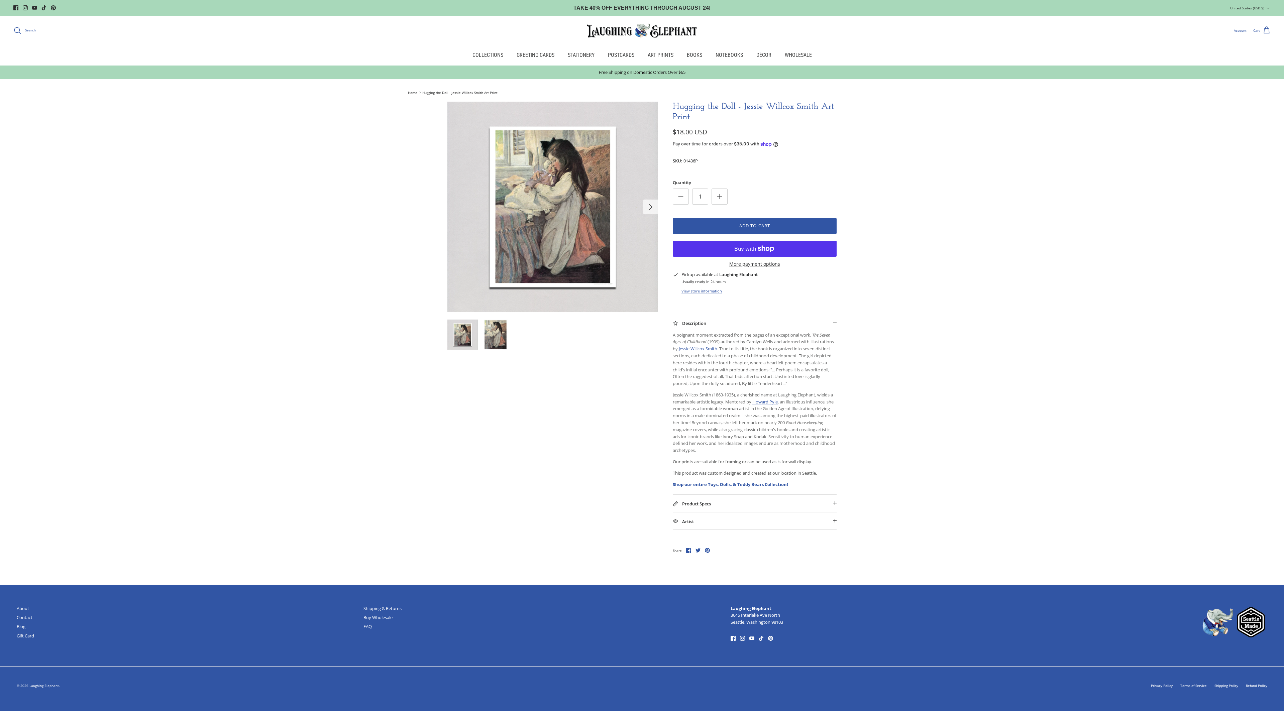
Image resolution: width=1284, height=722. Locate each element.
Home (412, 92)
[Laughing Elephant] (642, 30)
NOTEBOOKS (729, 55)
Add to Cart (754, 226)
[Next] (650, 207)
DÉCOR (763, 55)
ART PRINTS (660, 55)
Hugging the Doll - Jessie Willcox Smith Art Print (460, 92)
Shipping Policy (1226, 685)
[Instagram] (25, 7)
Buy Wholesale (378, 617)
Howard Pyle (765, 402)
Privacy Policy (1162, 685)
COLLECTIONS (487, 55)
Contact (24, 617)
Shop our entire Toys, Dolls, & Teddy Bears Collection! (730, 484)
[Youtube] (34, 7)
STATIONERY (581, 55)
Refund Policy (1256, 685)
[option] (552, 207)
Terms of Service (1193, 685)
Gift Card (25, 636)
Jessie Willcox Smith (698, 349)
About (23, 608)
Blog (21, 626)
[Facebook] (15, 7)
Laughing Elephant (44, 685)
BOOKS (694, 55)
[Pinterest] (53, 7)
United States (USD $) (1247, 8)
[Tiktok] (43, 7)
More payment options (754, 264)
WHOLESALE (798, 55)
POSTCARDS (621, 55)
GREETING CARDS (535, 55)
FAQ (367, 626)
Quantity (682, 182)
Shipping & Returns (382, 608)
